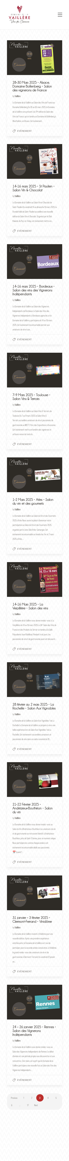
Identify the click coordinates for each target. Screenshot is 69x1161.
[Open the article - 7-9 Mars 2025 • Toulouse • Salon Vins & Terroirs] (21, 370)
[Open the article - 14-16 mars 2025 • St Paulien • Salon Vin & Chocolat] (21, 161)
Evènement (24, 131)
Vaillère (17, 96)
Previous (14, 1097)
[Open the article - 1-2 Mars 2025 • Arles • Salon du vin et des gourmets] (21, 474)
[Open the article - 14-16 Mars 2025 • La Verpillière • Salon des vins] (21, 579)
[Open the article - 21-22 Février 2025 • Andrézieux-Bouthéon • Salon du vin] (21, 779)
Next (36, 1105)
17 (28, 1105)
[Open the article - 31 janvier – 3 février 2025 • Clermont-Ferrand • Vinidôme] (21, 892)
